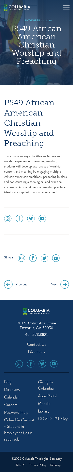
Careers (10, 405)
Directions (36, 352)
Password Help (16, 412)
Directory (12, 389)
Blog (8, 382)
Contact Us (36, 344)
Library (43, 411)
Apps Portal (47, 396)
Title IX (20, 464)
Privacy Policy (38, 464)
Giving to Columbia (46, 385)
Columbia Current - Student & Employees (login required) (19, 429)
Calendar (11, 397)
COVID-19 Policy (53, 419)
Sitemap (55, 464)
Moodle (44, 403)
